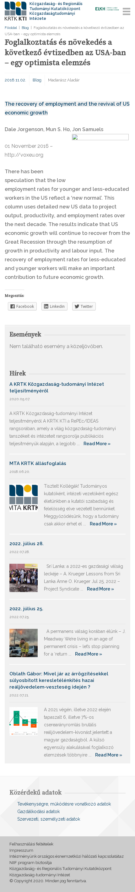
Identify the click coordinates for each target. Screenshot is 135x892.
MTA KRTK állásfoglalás (37, 463)
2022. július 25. (26, 609)
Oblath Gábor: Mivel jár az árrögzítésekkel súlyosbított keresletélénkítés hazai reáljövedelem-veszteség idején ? (58, 680)
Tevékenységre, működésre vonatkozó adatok (64, 803)
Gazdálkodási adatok (38, 811)
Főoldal (11, 28)
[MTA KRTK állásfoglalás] (23, 497)
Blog (25, 28)
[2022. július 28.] (23, 577)
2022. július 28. (26, 543)
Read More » (97, 443)
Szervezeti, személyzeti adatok (48, 819)
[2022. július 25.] (23, 642)
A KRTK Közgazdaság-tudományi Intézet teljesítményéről (56, 387)
